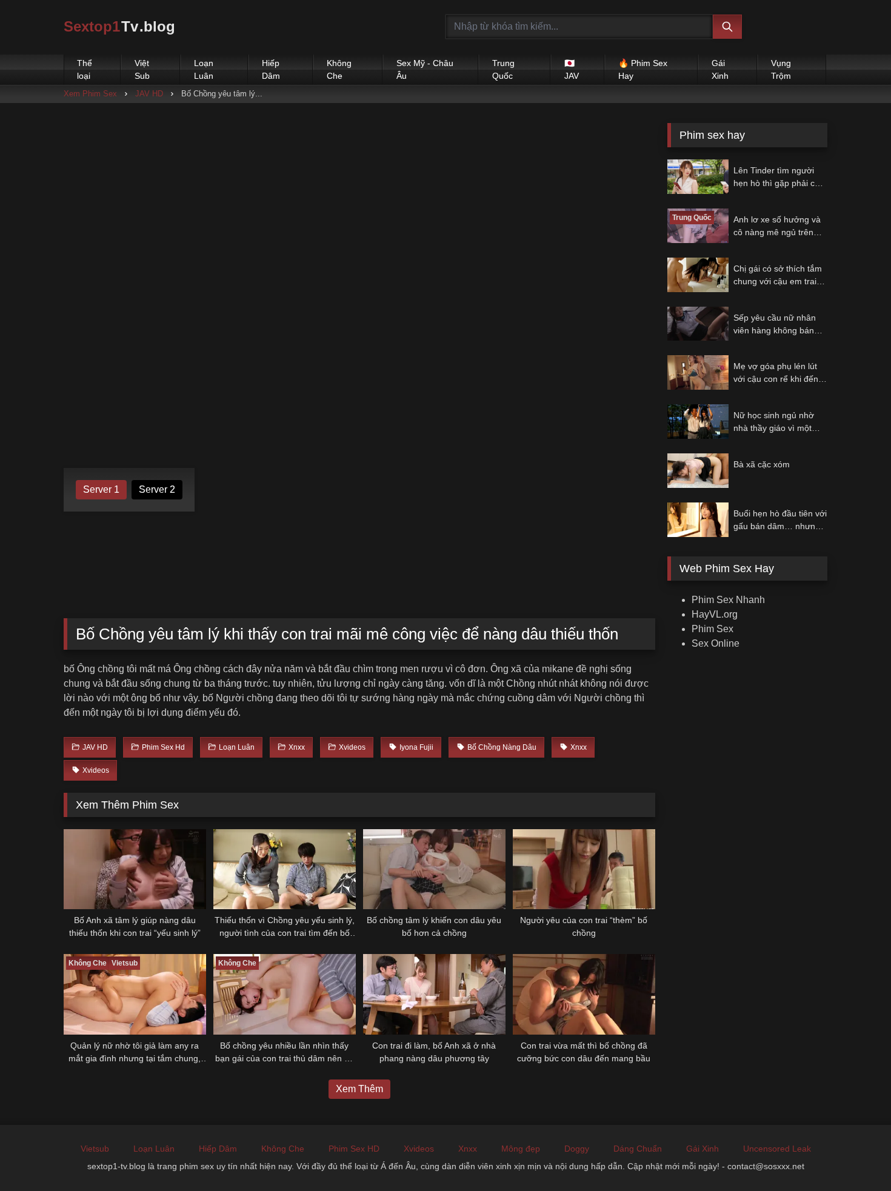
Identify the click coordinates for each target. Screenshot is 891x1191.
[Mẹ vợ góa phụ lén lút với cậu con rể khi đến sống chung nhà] (698, 372)
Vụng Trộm (781, 69)
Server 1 (101, 489)
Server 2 (157, 489)
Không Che (339, 69)
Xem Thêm (359, 1089)
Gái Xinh (720, 69)
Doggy (576, 1148)
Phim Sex (712, 629)
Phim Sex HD (354, 1148)
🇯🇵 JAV (571, 69)
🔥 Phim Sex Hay (642, 69)
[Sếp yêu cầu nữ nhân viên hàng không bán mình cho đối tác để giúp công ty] (698, 324)
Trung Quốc (503, 69)
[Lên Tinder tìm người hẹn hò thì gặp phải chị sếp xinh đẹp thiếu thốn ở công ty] (698, 176)
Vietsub (95, 1148)
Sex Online (715, 643)
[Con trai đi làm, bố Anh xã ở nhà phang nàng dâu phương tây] (434, 994)
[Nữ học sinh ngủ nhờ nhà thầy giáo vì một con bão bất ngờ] (698, 421)
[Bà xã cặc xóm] (698, 470)
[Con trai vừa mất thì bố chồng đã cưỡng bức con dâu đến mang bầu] (584, 994)
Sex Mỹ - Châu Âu (424, 69)
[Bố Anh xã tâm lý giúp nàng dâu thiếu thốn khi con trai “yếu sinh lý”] (135, 869)
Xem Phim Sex (90, 93)
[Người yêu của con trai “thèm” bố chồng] (584, 869)
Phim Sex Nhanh (728, 600)
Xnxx (467, 1148)
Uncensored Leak (777, 1148)
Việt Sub (142, 69)
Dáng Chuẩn (637, 1148)
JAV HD (149, 93)
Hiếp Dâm (271, 69)
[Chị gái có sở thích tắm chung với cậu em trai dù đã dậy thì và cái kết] (698, 275)
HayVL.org (715, 614)
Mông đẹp (520, 1148)
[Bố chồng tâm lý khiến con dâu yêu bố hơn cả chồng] (434, 869)
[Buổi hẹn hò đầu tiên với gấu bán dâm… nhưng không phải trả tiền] (698, 519)
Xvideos (419, 1148)
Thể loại (84, 69)
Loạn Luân (203, 69)
